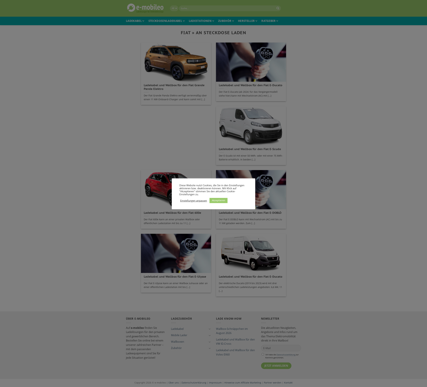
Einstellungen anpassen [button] (193, 200)
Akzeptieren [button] (218, 200)
